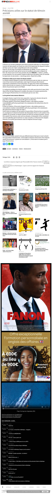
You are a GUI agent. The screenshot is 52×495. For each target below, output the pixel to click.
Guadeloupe (17, 487)
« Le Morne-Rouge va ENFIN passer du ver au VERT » (18, 441)
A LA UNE (10, 8)
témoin (20, 148)
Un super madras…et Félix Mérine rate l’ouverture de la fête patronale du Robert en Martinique (26, 461)
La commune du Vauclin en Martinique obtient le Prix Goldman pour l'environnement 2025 (41, 249)
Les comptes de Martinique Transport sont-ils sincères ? (19, 449)
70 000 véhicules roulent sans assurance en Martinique (19, 481)
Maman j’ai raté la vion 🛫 (13, 457)
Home (4, 8)
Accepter (45, 491)
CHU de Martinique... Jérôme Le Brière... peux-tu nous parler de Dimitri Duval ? (10, 213)
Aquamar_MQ (31, 411)
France (10, 432)
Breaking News (39, 176)
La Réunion (31, 487)
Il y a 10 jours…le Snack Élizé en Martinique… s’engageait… (19, 429)
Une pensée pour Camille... (24, 190)
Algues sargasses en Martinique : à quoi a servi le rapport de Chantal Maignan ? (23, 166)
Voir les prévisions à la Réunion (11, 417)
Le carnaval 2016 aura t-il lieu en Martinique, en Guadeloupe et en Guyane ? (41, 206)
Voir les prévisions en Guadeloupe (12, 414)
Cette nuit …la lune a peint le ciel (14, 437)
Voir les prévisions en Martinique (12, 416)
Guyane (24, 487)
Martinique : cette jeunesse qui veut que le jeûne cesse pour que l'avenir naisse (9, 234)
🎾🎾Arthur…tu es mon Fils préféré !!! (15, 477)
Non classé (22, 194)
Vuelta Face (10, 425)
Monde (10, 424)
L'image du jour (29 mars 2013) (41, 189)
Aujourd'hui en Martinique (8, 176)
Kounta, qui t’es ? (11, 473)
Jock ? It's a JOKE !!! (22, 235)
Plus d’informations (36, 491)
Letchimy (9, 148)
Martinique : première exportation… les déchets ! (17, 453)
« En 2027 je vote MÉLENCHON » (14, 433)
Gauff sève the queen (12, 469)
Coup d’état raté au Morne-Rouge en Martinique (17, 445)
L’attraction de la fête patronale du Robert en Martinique (19, 465)
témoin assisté (27, 148)
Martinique (15, 148)
